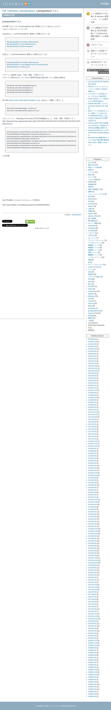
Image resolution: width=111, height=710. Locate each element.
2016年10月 (92, 446)
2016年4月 (92, 461)
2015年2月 (92, 495)
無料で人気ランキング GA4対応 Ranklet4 (98, 71)
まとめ (90, 162)
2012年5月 (92, 575)
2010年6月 (92, 628)
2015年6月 (92, 485)
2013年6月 (92, 543)
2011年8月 (92, 594)
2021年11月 (92, 368)
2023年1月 (92, 347)
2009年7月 (92, 653)
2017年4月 (92, 432)
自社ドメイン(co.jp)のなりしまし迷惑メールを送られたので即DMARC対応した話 (98, 113)
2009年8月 (92, 650)
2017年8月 (92, 422)
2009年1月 (92, 667)
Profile (105, 3)
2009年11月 (92, 643)
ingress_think (93, 216)
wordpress (92, 228)
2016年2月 (92, 466)
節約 (89, 175)
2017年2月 (92, 436)
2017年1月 (92, 439)
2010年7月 (92, 626)
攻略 (89, 260)
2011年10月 (92, 590)
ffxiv (89, 284)
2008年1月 (92, 696)
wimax (90, 289)
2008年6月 (92, 684)
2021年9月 (92, 373)
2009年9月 (92, 648)
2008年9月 (92, 677)
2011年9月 (92, 592)
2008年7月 (92, 682)
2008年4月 (92, 689)
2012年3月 (92, 580)
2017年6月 (92, 427)
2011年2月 (92, 609)
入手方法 (91, 235)
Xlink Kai (91, 303)
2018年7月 (92, 402)
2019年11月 (92, 390)
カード (90, 177)
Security (91, 231)
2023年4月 (92, 344)
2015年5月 (92, 487)
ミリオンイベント (94, 257)
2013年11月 (92, 531)
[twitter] (29, 4)
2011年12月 (92, 585)
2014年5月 (92, 517)
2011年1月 (92, 611)
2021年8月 (92, 376)
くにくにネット (13, 4)
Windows (91, 296)
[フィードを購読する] (25, 4)
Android (91, 204)
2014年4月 (92, 519)
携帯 (89, 192)
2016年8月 (92, 451)
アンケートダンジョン (96, 240)
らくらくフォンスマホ (96, 194)
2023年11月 (92, 342)
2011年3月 (92, 607)
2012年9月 (92, 565)
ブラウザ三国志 (93, 277)
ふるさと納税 (93, 180)
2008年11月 (92, 672)
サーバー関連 (93, 223)
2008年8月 (92, 679)
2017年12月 (92, 412)
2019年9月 (92, 393)
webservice (92, 291)
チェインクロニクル (95, 265)
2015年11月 (92, 473)
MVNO (90, 182)
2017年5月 (92, 429)
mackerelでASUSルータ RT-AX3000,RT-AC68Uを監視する (98, 132)
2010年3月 (92, 636)
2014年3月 (92, 521)
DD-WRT (91, 286)
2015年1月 (92, 497)
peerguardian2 (76, 214)
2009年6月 (92, 655)
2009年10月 (92, 645)
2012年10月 (92, 563)
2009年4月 (92, 660)
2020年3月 (92, 383)
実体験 (90, 184)
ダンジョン (92, 238)
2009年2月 (92, 665)
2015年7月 (92, 483)
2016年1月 (92, 468)
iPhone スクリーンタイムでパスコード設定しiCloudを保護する (98, 89)
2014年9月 (92, 507)
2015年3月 (92, 492)
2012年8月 (92, 568)
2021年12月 (92, 366)
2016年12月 (92, 441)
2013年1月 (92, 555)
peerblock (91, 308)
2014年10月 (92, 504)
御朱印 (90, 318)
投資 (89, 170)
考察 (89, 187)
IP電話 (90, 211)
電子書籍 (91, 221)
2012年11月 (92, 560)
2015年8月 (92, 480)
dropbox (91, 294)
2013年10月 (92, 534)
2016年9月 (92, 449)
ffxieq (90, 282)
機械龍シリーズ (93, 255)
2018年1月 (92, 410)
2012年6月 (92, 573)
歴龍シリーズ (93, 252)
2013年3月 (92, 551)
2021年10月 (92, 371)
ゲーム (90, 269)
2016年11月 (92, 444)
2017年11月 (92, 415)
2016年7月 (92, 453)
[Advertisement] (42, 248)
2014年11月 (92, 502)
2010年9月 (92, 621)
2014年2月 (92, 524)
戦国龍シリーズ (93, 250)
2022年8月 (92, 354)
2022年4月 (92, 359)
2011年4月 (92, 604)
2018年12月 (92, 398)
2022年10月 (92, 349)
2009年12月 (92, 641)
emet (90, 299)
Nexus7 (91, 206)
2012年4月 (92, 577)
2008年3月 (92, 692)
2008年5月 (92, 687)
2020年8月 (92, 381)
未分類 (90, 316)
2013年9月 (92, 536)
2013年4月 (92, 548)
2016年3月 (92, 463)
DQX (90, 272)
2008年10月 (92, 675)
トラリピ (91, 172)
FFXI (90, 279)
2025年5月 (92, 339)
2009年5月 (92, 658)
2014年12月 (92, 500)
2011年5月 (92, 602)
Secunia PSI (92, 313)
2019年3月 (92, 395)
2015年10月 (92, 475)
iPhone (90, 199)
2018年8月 (92, 400)
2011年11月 (92, 587)
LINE (90, 209)
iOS (89, 201)
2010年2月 (92, 638)
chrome (91, 301)
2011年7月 (92, 597)
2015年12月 (92, 470)
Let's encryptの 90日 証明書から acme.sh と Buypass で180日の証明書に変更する (98, 125)
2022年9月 (92, 351)
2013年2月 (92, 553)
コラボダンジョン (94, 243)
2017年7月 (92, 424)
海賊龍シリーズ (93, 245)
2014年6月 (92, 514)
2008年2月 (92, 694)
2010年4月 (92, 633)
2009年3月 (92, 662)
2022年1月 (92, 364)
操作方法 (91, 165)
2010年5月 (92, 631)
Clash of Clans (93, 267)
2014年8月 (92, 509)
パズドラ (91, 233)
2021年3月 (92, 378)
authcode (91, 226)
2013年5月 (92, 546)
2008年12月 (92, 670)
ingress (91, 214)
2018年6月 (92, 405)
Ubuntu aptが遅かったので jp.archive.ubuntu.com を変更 (98, 106)
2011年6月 (92, 599)
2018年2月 (92, 407)
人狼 (89, 320)
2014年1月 (92, 526)
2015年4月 (92, 490)
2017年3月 (92, 434)
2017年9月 (92, 419)
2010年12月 (92, 614)
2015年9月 (92, 478)
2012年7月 (92, 570)
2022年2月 (92, 361)
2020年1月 (92, 388)
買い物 (90, 218)
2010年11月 (92, 616)
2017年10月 (92, 417)
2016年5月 (92, 458)
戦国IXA (91, 274)
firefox (90, 306)
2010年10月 (92, 619)
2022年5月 (92, 356)
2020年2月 (92, 385)
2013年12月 (92, 529)
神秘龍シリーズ (93, 248)
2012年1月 (92, 582)
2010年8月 (92, 624)
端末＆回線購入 (93, 189)
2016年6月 (92, 456)
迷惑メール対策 (93, 167)
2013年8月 (92, 538)
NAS (90, 197)
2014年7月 (92, 512)
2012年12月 (92, 558)
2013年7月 (92, 541)
